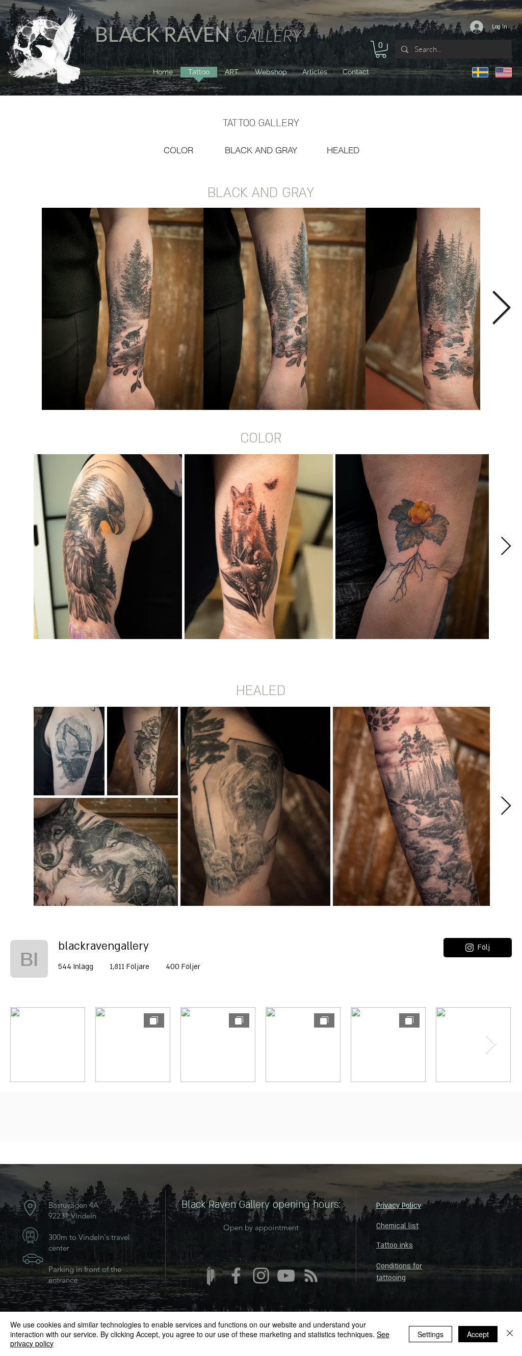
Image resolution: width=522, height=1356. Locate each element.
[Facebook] (236, 1275)
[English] (504, 72)
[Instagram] (261, 1275)
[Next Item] (501, 308)
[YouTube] (286, 1275)
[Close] (510, 1334)
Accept (478, 1334)
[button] (381, 49)
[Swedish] (480, 72)
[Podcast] (311, 1275)
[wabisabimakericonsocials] (211, 1275)
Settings (430, 1334)
